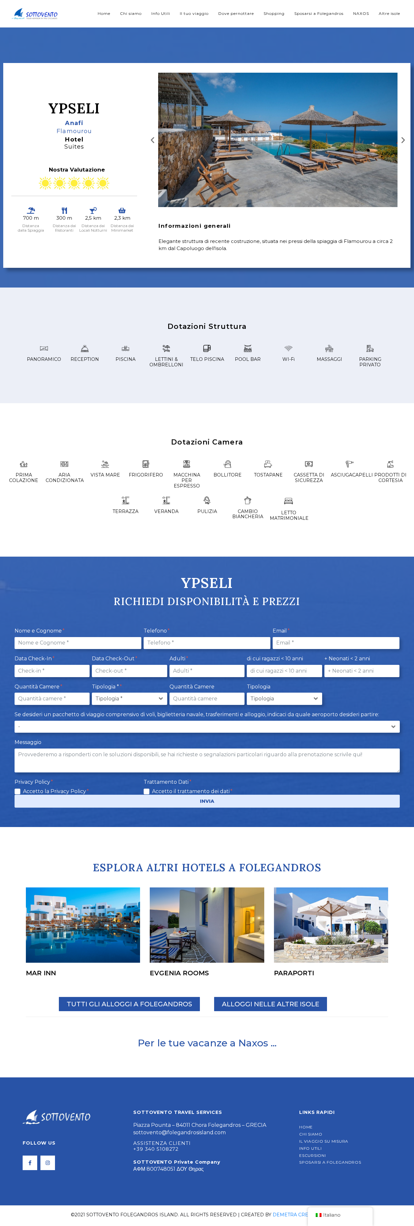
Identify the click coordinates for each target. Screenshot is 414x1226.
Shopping (274, 13)
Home (104, 13)
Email (280, 631)
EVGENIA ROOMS (179, 973)
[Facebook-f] (30, 1163)
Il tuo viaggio (194, 13)
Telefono (156, 631)
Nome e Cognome (39, 631)
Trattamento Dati (167, 782)
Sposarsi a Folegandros (318, 13)
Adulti (178, 658)
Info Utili (160, 13)
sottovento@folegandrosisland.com (179, 1132)
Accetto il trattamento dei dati (191, 791)
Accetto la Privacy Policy (55, 791)
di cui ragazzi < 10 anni (275, 658)
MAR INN (41, 973)
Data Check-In (34, 658)
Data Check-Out (114, 658)
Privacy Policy (33, 782)
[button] (152, 140)
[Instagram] (47, 1163)
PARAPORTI (294, 973)
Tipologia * (106, 687)
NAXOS (361, 13)
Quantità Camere (38, 687)
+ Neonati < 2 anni (347, 658)
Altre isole (389, 13)
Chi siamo (131, 13)
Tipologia (258, 687)
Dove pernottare (236, 13)
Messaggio (28, 742)
